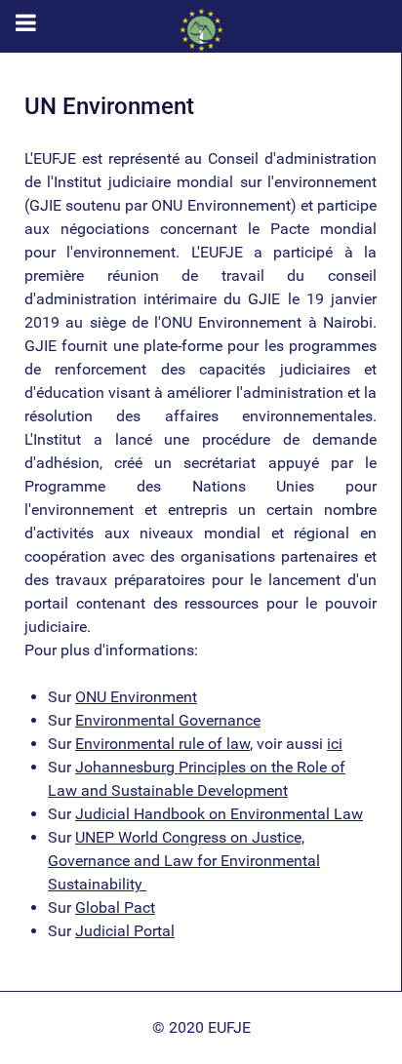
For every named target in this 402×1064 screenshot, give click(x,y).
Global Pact (115, 907)
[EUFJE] (201, 30)
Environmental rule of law (162, 743)
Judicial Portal (125, 931)
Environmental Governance (168, 720)
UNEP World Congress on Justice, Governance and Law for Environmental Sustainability (184, 860)
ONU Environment (136, 697)
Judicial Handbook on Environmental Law (219, 814)
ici (334, 743)
